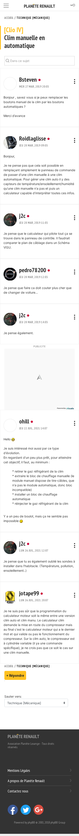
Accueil (9, 18)
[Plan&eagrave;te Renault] (23, 736)
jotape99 (29, 593)
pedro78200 (32, 270)
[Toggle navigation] (6, 5)
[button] (10, 83)
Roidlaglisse (32, 138)
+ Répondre (15, 675)
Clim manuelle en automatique (24, 38)
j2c (22, 216)
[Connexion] (72, 5)
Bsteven (28, 79)
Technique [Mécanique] (33, 18)
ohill (24, 421)
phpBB (31, 822)
